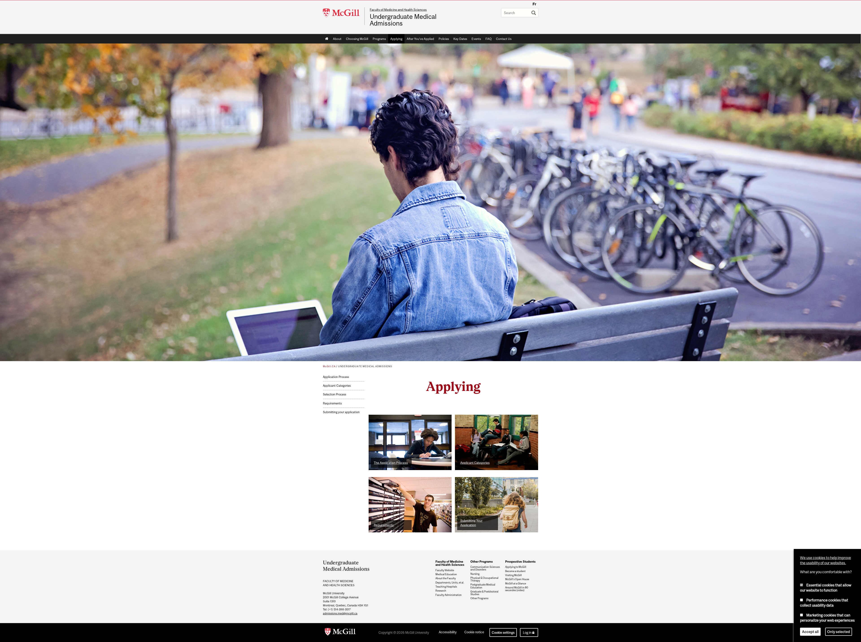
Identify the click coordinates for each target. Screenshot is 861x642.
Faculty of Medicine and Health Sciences (398, 9)
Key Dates (460, 39)
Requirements (332, 403)
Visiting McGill (513, 575)
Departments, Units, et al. (449, 582)
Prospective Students (520, 561)
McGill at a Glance (515, 583)
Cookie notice (474, 632)
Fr (534, 4)
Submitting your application (341, 412)
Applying (396, 39)
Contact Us (503, 39)
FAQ (488, 39)
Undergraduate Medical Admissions (403, 20)
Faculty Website (444, 570)
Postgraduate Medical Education (482, 586)
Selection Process (334, 394)
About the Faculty (445, 578)
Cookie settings (503, 632)
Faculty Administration (448, 595)
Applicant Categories (337, 385)
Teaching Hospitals (446, 586)
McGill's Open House (517, 579)
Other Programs (481, 561)
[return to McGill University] (340, 632)
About (337, 39)
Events (476, 39)
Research (440, 590)
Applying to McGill (515, 567)
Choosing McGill (357, 39)
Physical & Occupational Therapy (484, 579)
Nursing (474, 574)
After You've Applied (420, 39)
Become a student (515, 571)
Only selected (838, 632)
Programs (379, 39)
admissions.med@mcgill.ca (340, 613)
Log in (527, 632)
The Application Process (391, 462)
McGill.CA (329, 366)
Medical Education (446, 574)
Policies (444, 39)
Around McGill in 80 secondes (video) (516, 589)
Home (327, 38)
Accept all (810, 632)
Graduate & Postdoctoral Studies (484, 593)
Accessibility (448, 632)
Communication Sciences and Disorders (485, 568)
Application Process (336, 377)
